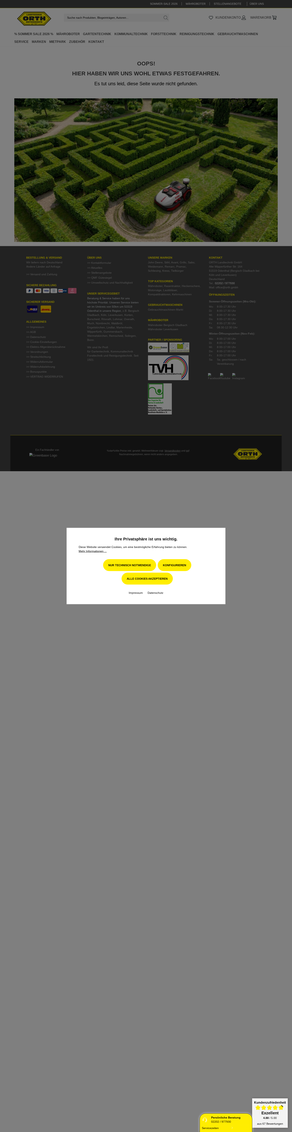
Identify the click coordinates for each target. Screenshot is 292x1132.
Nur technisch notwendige (129, 565)
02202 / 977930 (221, 1121)
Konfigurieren (174, 565)
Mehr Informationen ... (93, 551)
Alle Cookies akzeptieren (147, 578)
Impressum (136, 592)
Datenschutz (155, 592)
